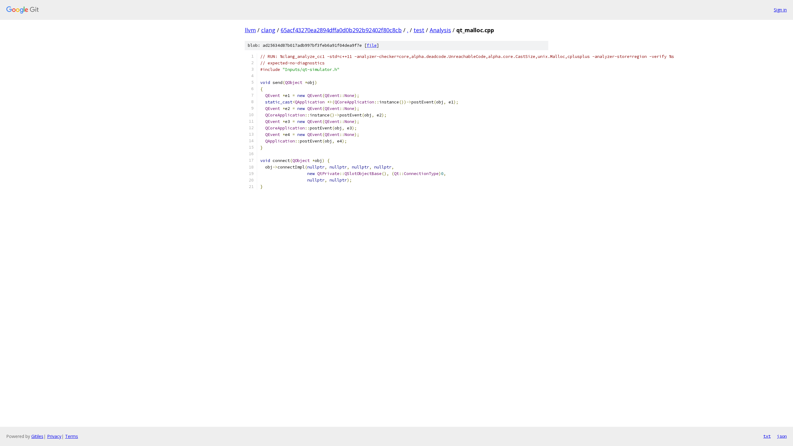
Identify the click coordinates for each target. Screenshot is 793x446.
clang (268, 30)
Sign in (780, 10)
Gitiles (37, 436)
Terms (71, 436)
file (372, 45)
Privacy (54, 436)
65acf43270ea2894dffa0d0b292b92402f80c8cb (341, 30)
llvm (250, 30)
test (419, 30)
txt (767, 436)
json (782, 436)
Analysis (440, 30)
